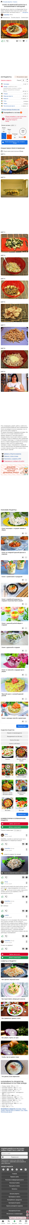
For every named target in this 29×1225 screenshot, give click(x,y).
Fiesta (6, 881)
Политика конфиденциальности (14, 1179)
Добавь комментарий (15, 827)
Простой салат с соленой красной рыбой (12, 694)
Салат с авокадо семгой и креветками (14, 718)
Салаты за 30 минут (14, 743)
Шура (6, 834)
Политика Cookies (14, 1182)
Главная (14, 1173)
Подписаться (14, 1157)
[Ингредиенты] (27, 1211)
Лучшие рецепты (14, 1193)
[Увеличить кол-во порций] (27, 79)
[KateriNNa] (2, 849)
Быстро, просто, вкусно (21, 760)
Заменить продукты (6, 80)
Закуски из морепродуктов (14, 733)
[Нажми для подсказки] (21, 112)
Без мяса (7, 810)
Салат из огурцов (21, 776)
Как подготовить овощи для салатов (13, 999)
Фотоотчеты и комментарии (15, 1213)
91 (4, 41)
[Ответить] (26, 844)
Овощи (5, 86)
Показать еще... (22, 726)
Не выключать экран (22, 76)
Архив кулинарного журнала (14, 1206)
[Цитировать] (23, 844)
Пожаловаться (6, 17)
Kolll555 (7, 915)
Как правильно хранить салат (11, 1018)
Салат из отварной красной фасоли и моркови (14, 553)
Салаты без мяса (14, 740)
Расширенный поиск (14, 1210)
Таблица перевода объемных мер (10, 109)
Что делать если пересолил (10, 1076)
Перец (5, 103)
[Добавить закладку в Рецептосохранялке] (24, 40)
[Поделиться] (27, 1215)
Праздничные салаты (21, 793)
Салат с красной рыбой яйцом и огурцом (12, 624)
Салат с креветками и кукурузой (12, 576)
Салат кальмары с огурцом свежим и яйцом (14, 529)
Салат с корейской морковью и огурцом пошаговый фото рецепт (12, 599)
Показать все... (22, 814)
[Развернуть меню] (27, 1218)
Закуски (7, 776)
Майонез (6, 98)
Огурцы (6, 93)
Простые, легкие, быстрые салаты (7, 793)
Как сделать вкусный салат (10, 979)
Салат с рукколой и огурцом (11, 647)
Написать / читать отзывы (11, 456)
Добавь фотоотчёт (15, 823)
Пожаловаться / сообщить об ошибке (14, 461)
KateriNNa (6, 14)
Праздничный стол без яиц (14, 736)
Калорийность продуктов (14, 1199)
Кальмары (6, 84)
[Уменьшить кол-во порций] (27, 81)
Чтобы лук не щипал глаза (10, 1057)
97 (26, 41)
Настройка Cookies (14, 1186)
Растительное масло (9, 106)
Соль (5, 101)
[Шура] (2, 835)
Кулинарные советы (14, 1196)
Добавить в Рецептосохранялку (12, 453)
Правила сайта (14, 1176)
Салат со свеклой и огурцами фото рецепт (13, 670)
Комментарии (25, 17)
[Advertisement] (14, 58)
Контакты (14, 1189)
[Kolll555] (2, 916)
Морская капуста (8, 96)
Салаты (7, 759)
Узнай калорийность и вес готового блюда (15, 142)
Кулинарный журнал (14, 1202)
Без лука (21, 810)
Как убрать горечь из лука (10, 1037)
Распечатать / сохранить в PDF (12, 458)
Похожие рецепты (15, 17)
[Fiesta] (2, 882)
